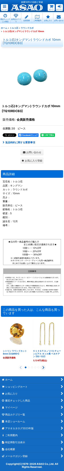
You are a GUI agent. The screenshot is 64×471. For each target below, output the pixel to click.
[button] (4, 7)
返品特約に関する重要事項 (20, 142)
